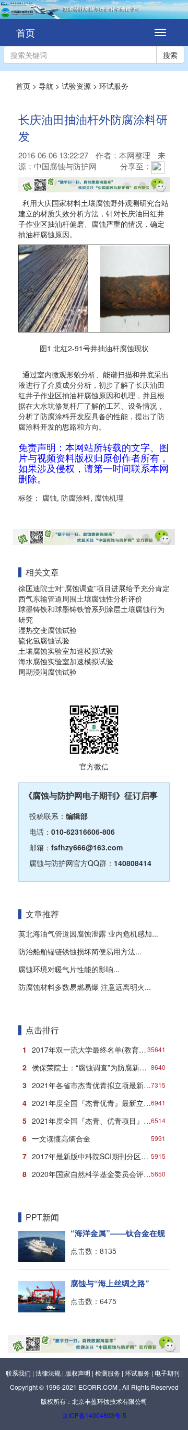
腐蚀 (48, 497)
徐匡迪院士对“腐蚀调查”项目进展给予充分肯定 (94, 588)
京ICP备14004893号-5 (94, 1415)
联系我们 (18, 1372)
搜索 (170, 55)
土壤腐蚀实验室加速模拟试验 (65, 650)
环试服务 (113, 85)
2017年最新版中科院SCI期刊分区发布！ (94, 1156)
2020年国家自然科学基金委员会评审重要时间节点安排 (96, 1174)
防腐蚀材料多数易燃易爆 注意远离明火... (84, 987)
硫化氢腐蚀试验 (43, 640)
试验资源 (76, 85)
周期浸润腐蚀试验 (47, 671)
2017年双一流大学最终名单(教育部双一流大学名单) (96, 1049)
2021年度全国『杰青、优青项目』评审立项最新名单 (96, 1120)
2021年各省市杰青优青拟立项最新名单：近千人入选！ (96, 1085)
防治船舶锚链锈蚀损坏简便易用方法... (80, 951)
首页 (25, 32)
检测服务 (107, 1372)
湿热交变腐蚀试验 (47, 630)
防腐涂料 (74, 497)
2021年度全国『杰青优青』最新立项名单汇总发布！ (96, 1103)
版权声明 (77, 1372)
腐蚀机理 (108, 497)
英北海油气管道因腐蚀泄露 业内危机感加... (88, 933)
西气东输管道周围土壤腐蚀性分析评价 (80, 598)
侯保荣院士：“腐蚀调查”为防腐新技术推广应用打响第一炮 (96, 1067)
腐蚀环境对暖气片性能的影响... (69, 969)
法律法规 (48, 1372)
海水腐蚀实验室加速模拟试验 (65, 661)
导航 (46, 85)
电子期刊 (167, 1372)
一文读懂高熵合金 (94, 1138)
